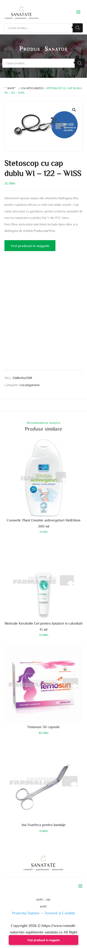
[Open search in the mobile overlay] (43, 27)
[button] (74, 109)
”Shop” (10, 88)
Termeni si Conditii (59, 913)
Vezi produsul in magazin (30, 245)
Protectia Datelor (26, 913)
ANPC (43, 906)
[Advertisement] (43, 313)
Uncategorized (32, 88)
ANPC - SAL (43, 899)
